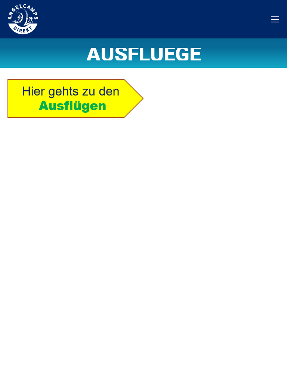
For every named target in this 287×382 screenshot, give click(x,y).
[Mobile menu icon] (275, 19)
